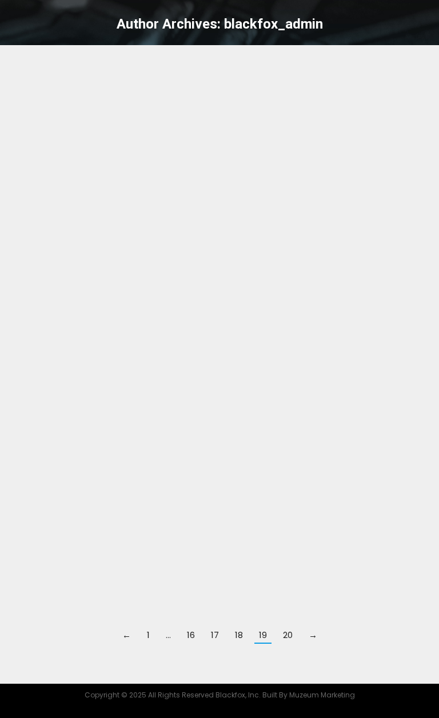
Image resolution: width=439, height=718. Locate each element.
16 (191, 635)
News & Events (50, 147)
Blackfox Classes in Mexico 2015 (133, 492)
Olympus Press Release (105, 244)
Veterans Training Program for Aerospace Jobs (187, 294)
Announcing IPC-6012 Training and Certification (188, 442)
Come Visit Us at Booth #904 (124, 77)
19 (263, 635)
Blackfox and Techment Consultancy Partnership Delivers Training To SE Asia (193, 402)
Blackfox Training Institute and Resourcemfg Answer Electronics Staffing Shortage (205, 353)
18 (239, 635)
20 (288, 635)
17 (215, 635)
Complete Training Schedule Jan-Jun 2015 (170, 541)
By (117, 147)
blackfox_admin (273, 24)
